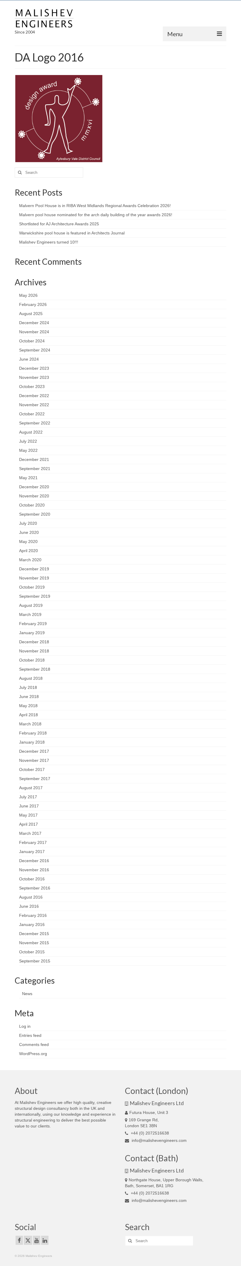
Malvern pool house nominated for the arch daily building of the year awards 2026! (95, 214)
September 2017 (34, 778)
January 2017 (32, 851)
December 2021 (34, 459)
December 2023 (34, 368)
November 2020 (34, 496)
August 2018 (31, 678)
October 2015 (32, 952)
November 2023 (34, 377)
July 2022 (28, 441)
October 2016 (32, 879)
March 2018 (30, 724)
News (27, 993)
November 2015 (34, 942)
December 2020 (34, 486)
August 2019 (31, 605)
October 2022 (32, 414)
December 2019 (34, 569)
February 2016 (33, 915)
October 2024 (32, 341)
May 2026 (28, 295)
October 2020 (32, 505)
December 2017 (34, 751)
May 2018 (28, 705)
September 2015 (34, 961)
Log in (25, 1026)
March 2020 (30, 559)
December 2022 (34, 395)
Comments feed (34, 1044)
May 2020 (28, 541)
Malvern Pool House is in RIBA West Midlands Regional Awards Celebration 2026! (95, 205)
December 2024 (34, 322)
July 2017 (28, 796)
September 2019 (34, 596)
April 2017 (28, 824)
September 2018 (34, 669)
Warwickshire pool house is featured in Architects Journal (72, 233)
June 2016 (29, 906)
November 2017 (34, 760)
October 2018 (32, 660)
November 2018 (34, 651)
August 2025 (31, 313)
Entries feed (30, 1035)
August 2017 (31, 787)
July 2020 (28, 523)
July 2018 (28, 687)
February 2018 (33, 733)
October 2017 (32, 769)
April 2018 (28, 714)
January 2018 (32, 742)
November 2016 (34, 869)
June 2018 (29, 696)
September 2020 (34, 514)
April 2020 (28, 550)
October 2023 (32, 386)
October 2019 (32, 587)
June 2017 (29, 806)
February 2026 (33, 304)
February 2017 (33, 842)
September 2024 (34, 350)
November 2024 (34, 331)
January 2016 (32, 924)
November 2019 (34, 578)
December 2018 (34, 641)
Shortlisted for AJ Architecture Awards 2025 (59, 223)
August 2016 (31, 897)
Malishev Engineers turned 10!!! (48, 242)
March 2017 (30, 833)
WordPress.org (33, 1053)
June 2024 (29, 359)
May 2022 (28, 450)
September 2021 (34, 468)
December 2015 (34, 933)
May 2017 (28, 815)
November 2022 (34, 404)
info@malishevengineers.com (158, 1140)
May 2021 (28, 477)
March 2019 (30, 614)
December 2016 (34, 860)
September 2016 (34, 888)
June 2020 (29, 532)
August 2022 (31, 432)
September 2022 (34, 423)
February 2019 (33, 623)
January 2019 (32, 632)
